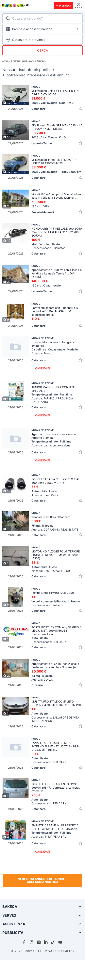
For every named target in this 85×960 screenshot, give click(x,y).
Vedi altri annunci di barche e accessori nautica (42, 880)
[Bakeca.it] (26, 6)
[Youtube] (60, 942)
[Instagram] (32, 942)
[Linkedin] (46, 942)
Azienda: (44, 495)
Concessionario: (48, 248)
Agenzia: (54, 529)
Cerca (42, 50)
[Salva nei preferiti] (81, 109)
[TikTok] (53, 942)
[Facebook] (25, 942)
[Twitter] (39, 942)
